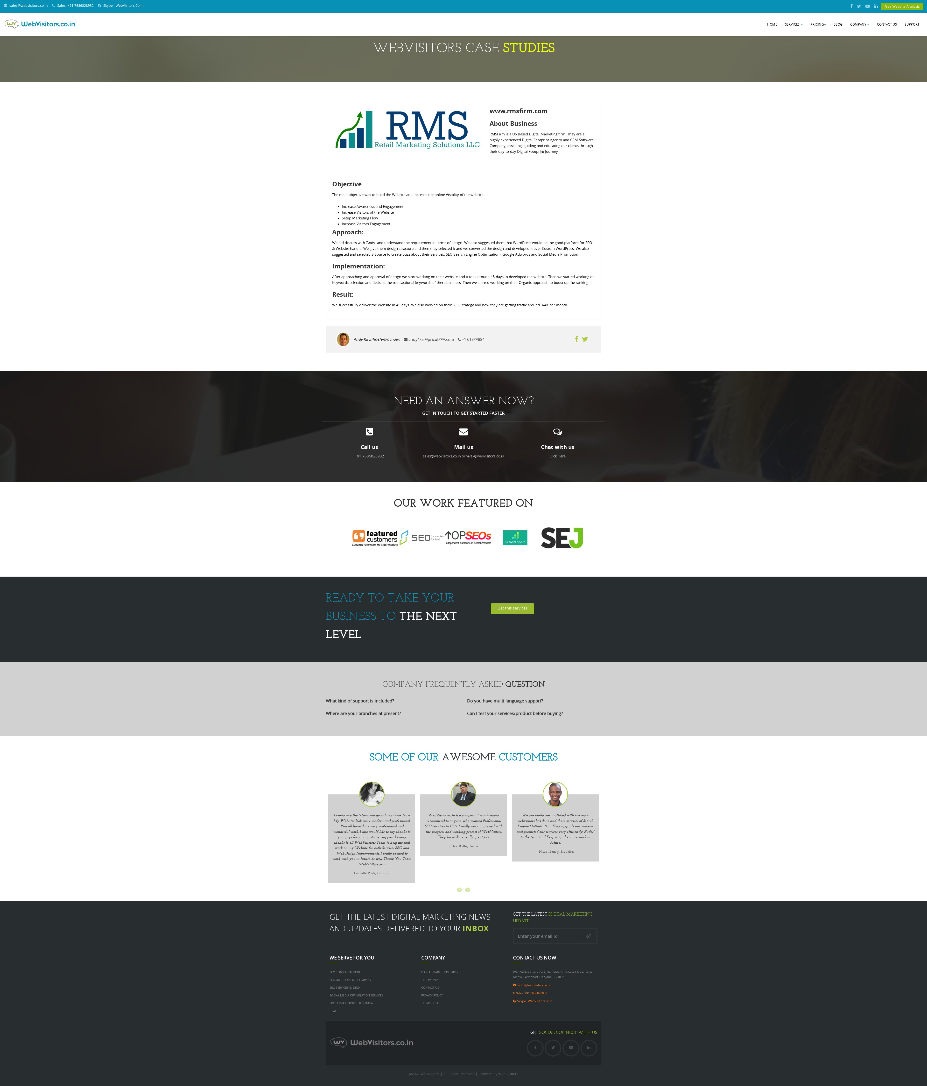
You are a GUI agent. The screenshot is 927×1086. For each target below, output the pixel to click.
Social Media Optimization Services (356, 995)
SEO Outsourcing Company (350, 980)
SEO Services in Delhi (345, 987)
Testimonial (430, 980)
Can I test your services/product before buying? (515, 713)
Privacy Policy (432, 995)
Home (772, 24)
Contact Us (887, 24)
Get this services (512, 608)
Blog (838, 24)
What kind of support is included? (360, 701)
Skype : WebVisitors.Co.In (123, 5)
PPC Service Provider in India (351, 1003)
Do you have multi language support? (505, 701)
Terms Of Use (431, 1003)
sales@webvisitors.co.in (28, 5)
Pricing (817, 24)
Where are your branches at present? (363, 713)
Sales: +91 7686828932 (75, 5)
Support (912, 24)
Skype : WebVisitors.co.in (534, 1001)
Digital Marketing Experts (441, 972)
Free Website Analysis (902, 6)
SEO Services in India (345, 972)
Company (858, 24)
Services (793, 24)
